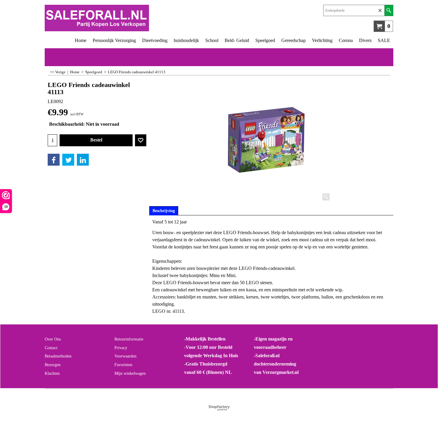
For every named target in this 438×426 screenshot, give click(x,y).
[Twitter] (68, 160)
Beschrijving (164, 211)
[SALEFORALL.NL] (132, 18)
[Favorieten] (140, 140)
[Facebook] (54, 160)
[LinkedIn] (83, 160)
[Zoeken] (388, 10)
